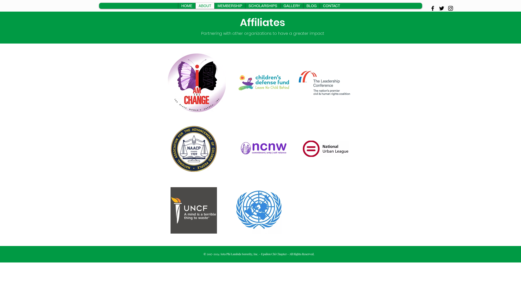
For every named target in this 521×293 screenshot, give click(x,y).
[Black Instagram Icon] (450, 8)
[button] (291, 6)
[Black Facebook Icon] (432, 8)
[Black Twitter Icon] (441, 8)
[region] (197, 82)
